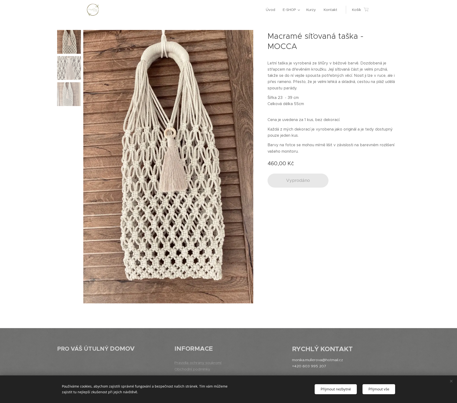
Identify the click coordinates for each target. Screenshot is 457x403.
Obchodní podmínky (192, 369)
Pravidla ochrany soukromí (197, 362)
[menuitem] (272, 10)
